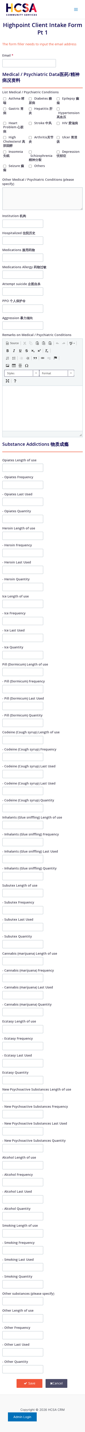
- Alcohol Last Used (17, 1191)
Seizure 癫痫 (13, 168)
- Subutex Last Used (17, 919)
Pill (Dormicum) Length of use (25, 664)
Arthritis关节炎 (41, 139)
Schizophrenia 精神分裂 (40, 157)
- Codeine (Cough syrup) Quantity (28, 800)
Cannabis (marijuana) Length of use (29, 953)
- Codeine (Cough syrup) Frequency (29, 749)
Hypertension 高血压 (68, 115)
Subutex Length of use (19, 885)
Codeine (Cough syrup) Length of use (31, 732)
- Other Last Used (15, 1344)
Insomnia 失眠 (13, 153)
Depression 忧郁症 (68, 153)
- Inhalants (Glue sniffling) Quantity (29, 868)
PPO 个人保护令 (14, 301)
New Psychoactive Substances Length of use (36, 1089)
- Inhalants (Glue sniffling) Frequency (30, 834)
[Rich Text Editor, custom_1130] (42, 408)
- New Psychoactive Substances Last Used (34, 1123)
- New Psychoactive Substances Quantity (34, 1140)
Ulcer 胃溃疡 (67, 139)
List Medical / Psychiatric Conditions (30, 92)
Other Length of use (18, 1310)
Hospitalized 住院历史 (18, 233)
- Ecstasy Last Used (17, 1055)
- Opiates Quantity (16, 511)
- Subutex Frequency (18, 902)
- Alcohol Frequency (17, 1174)
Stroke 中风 (43, 123)
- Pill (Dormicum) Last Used (23, 698)
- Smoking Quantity (17, 1276)
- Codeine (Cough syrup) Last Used (29, 766)
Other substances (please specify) (28, 1293)
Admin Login (22, 1417)
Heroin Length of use (18, 528)
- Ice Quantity (12, 647)
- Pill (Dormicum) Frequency (23, 681)
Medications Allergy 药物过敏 (24, 267)
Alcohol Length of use (19, 1157)
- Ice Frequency (14, 613)
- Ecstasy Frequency (17, 1038)
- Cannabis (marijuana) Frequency (28, 970)
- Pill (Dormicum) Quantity (22, 715)
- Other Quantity (15, 1361)
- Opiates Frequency (17, 477)
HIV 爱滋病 (70, 123)
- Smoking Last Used (18, 1259)
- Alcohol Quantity (16, 1208)
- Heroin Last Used (16, 562)
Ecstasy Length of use (19, 1021)
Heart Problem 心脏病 (13, 127)
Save (31, 1383)
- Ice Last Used (13, 630)
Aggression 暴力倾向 (17, 318)
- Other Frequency (16, 1327)
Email (7, 55)
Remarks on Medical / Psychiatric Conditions (36, 335)
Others (39, 166)
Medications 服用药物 (18, 250)
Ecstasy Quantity (15, 1072)
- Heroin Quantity (16, 579)
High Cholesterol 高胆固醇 (14, 141)
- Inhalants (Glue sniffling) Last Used (30, 851)
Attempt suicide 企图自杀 (21, 284)
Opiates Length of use (19, 460)
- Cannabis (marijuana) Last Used (27, 987)
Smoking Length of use (20, 1225)
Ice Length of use (15, 596)
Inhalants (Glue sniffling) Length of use (32, 817)
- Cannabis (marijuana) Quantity (27, 1004)
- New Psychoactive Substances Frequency (35, 1106)
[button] (12, 343)
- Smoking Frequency (18, 1242)
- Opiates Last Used (17, 494)
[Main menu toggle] (76, 9)
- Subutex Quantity (17, 936)
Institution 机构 (14, 216)
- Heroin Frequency (17, 545)
